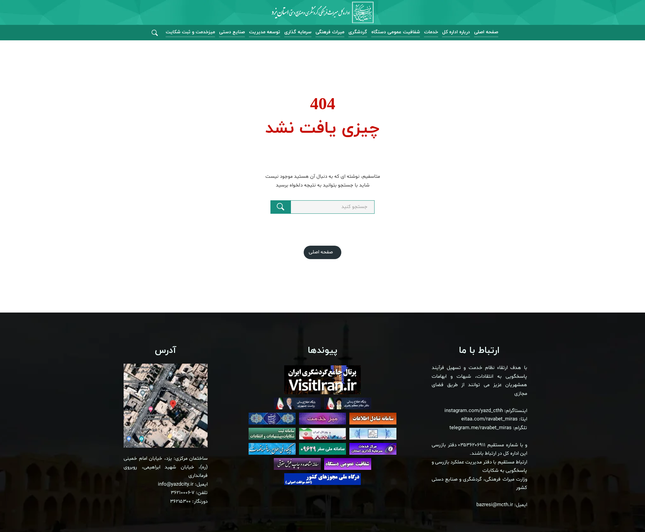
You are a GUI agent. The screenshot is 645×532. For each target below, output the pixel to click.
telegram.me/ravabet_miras (480, 428)
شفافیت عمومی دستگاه (395, 32)
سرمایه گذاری (297, 32)
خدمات (431, 32)
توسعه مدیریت (264, 32)
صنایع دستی (232, 32)
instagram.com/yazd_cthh (473, 410)
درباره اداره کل (456, 32)
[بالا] (621, 512)
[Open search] (154, 33)
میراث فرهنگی (329, 32)
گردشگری (357, 32)
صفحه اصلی (486, 32)
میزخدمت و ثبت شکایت (190, 32)
